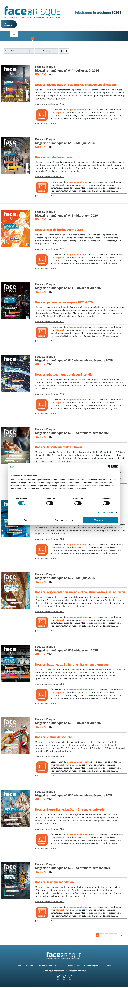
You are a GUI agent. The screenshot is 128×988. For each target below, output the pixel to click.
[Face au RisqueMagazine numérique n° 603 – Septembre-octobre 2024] (15, 880)
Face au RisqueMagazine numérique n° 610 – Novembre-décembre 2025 (74, 358)
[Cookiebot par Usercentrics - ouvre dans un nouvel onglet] (107, 466)
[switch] (50, 503)
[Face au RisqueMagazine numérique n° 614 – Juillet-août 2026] (15, 83)
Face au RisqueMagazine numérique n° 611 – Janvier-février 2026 (69, 286)
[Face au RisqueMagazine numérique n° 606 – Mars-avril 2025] (15, 663)
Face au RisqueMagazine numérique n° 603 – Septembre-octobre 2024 (72, 866)
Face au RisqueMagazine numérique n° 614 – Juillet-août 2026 (67, 68)
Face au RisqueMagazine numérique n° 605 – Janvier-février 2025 (69, 721)
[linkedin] (64, 977)
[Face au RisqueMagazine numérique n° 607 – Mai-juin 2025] (15, 590)
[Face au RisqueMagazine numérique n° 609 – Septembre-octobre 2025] (15, 445)
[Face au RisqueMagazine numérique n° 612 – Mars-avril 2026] (15, 228)
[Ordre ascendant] (32, 51)
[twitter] (58, 977)
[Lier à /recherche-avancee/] (32, 39)
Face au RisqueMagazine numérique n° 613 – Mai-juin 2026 (65, 141)
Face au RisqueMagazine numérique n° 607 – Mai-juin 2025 (65, 576)
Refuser (27, 520)
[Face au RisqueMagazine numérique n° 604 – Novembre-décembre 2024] (15, 808)
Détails (55, 124)
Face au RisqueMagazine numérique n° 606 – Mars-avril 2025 (66, 648)
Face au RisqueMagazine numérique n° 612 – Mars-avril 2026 (66, 213)
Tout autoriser (100, 520)
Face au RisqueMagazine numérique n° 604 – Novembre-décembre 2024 (74, 793)
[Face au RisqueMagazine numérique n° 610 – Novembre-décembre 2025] (15, 373)
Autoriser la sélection (64, 520)
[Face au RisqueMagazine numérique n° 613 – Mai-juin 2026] (15, 155)
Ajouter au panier (42, 124)
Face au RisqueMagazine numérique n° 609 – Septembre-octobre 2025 (72, 431)
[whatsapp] (70, 977)
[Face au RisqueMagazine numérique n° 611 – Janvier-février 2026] (15, 300)
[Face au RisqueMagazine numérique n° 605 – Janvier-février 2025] (15, 735)
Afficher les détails (105, 512)
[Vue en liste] (66, 51)
